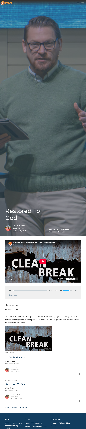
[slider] (30, 291)
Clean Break (64, 229)
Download (13, 295)
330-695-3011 (36, 423)
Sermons (52, 229)
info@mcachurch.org (38, 426)
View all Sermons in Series (16, 407)
